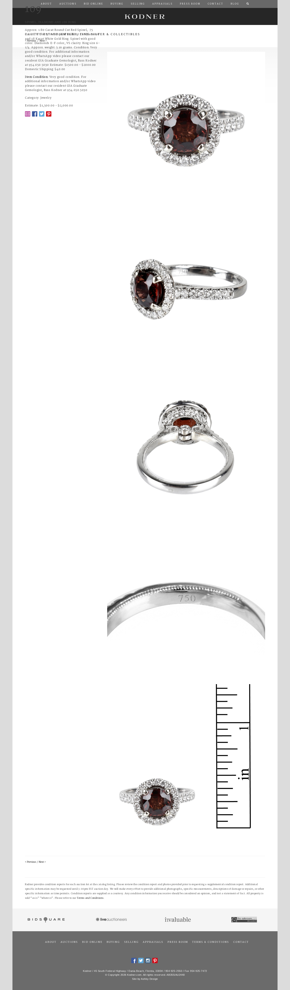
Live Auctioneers (112, 920)
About (50, 942)
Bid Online (92, 942)
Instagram (148, 960)
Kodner (145, 16)
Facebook (34, 114)
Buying (113, 942)
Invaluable (178, 920)
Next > (42, 862)
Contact (241, 942)
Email (27, 114)
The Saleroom (244, 920)
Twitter (41, 114)
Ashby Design (149, 979)
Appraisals (153, 942)
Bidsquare (45, 920)
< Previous (30, 862)
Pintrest (48, 114)
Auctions (69, 942)
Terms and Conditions (90, 898)
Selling (131, 942)
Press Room (177, 942)
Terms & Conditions (210, 942)
